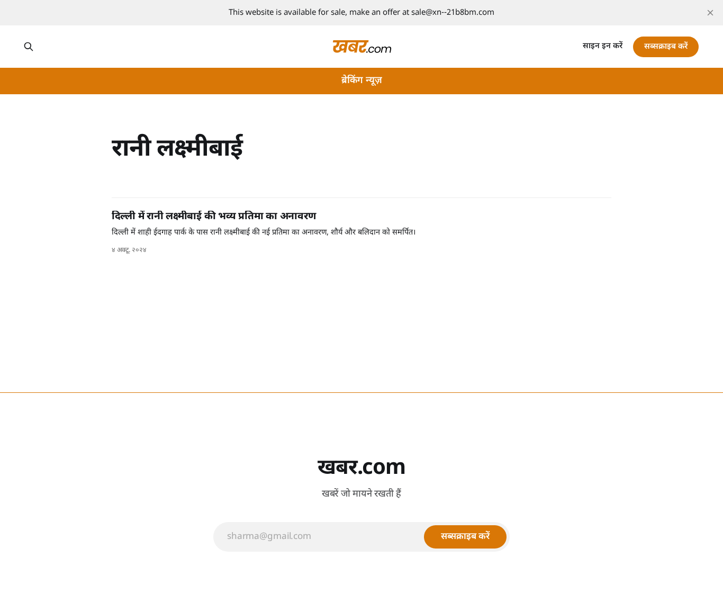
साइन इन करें (602, 46)
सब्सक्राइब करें (665, 47)
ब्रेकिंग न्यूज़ (361, 81)
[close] (710, 12)
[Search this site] (28, 46)
